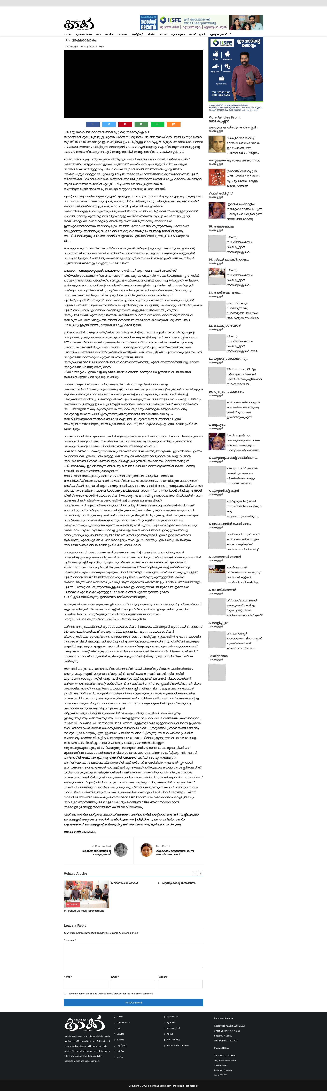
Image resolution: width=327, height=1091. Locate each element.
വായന (122, 34)
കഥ (98, 34)
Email (115, 977)
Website (163, 977)
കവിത (109, 34)
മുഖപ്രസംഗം (83, 34)
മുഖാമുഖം (178, 34)
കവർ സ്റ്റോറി (197, 34)
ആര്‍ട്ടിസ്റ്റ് (136, 34)
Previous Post (103, 846)
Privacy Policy (173, 1040)
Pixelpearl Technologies (186, 1085)
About (170, 1034)
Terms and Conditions (178, 1046)
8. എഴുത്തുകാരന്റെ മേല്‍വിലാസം (177, 883)
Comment (70, 940)
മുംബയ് (171, 1022)
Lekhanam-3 (72, 905)
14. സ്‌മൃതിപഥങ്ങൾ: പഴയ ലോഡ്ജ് (84, 910)
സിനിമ (151, 34)
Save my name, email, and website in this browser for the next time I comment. (110, 993)
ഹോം (67, 34)
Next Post (161, 846)
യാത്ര (163, 34)
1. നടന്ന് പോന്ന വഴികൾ (124, 883)
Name (68, 977)
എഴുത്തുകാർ (218, 34)
